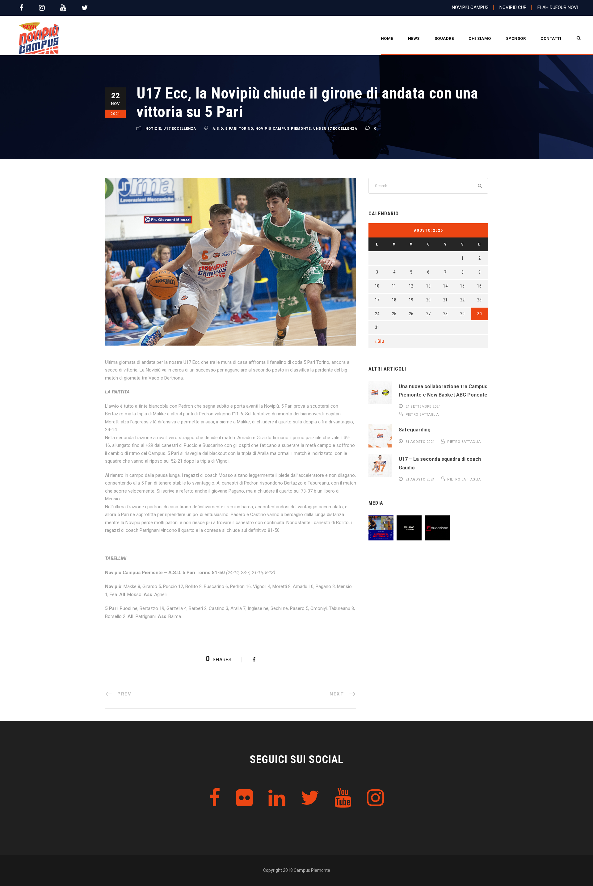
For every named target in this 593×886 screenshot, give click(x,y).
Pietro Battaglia (422, 415)
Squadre (444, 38)
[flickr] (244, 798)
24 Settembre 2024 (423, 407)
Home (387, 38)
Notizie (153, 129)
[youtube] (63, 8)
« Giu (379, 341)
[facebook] (21, 8)
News (414, 38)
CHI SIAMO (480, 38)
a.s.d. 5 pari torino (233, 129)
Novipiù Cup (513, 7)
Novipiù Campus (470, 7)
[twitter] (85, 8)
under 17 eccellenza (335, 129)
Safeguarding (415, 430)
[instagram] (42, 8)
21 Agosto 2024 (420, 479)
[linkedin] (276, 798)
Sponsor (516, 38)
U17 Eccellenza (179, 129)
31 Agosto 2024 (420, 442)
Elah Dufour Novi (557, 7)
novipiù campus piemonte (283, 129)
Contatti (550, 38)
